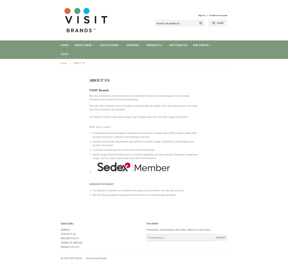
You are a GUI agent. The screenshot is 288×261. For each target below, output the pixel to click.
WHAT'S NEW (83, 45)
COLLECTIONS (109, 45)
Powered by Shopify (96, 258)
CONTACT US (68, 234)
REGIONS (132, 45)
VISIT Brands (75, 258)
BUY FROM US (178, 45)
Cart (220, 22)
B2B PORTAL (201, 45)
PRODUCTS (154, 45)
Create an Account (218, 15)
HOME (65, 45)
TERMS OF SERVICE (71, 242)
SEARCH (65, 229)
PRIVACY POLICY (70, 247)
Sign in (201, 15)
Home (64, 63)
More (64, 54)
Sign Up (220, 237)
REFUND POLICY (70, 238)
